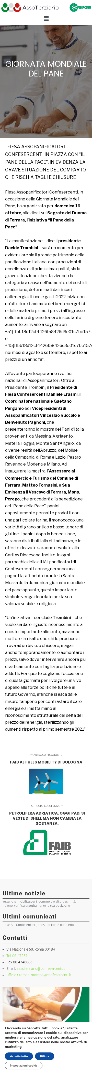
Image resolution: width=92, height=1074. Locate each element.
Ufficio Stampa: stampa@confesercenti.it (38, 975)
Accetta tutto (19, 1056)
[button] (46, 18)
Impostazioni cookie (23, 1065)
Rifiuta (44, 1056)
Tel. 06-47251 (17, 956)
